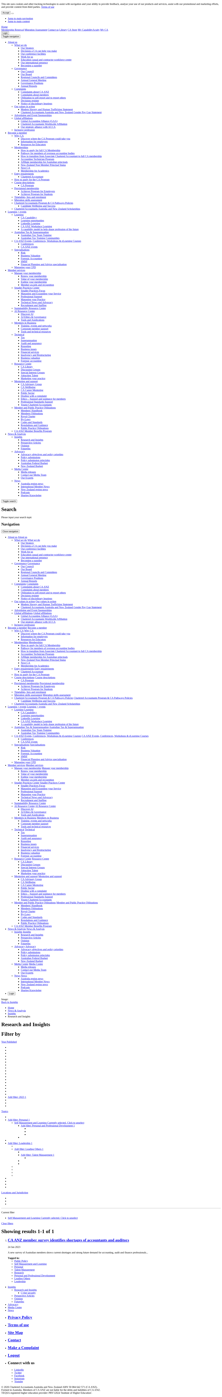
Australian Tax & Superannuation (31, 232)
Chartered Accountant (32, 176)
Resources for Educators (33, 144)
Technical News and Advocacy (37, 302)
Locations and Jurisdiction (14, 1192)
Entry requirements (24, 173)
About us (12, 42)
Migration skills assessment (28, 200)
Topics (4, 1111)
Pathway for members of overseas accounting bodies (48, 153)
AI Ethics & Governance (33, 317)
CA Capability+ (29, 217)
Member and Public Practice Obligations (35, 407)
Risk (23, 252)
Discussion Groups (30, 369)
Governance (20, 68)
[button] (10, 36)
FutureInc (26, 448)
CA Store (72, 29)
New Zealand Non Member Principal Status (43, 165)
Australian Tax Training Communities (40, 238)
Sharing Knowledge (31, 495)
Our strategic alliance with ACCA (38, 127)
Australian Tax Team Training (36, 235)
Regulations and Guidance (34, 425)
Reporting (26, 346)
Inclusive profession (24, 129)
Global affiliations (23, 118)
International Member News (35, 486)
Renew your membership (34, 276)
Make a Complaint (23, 1348)
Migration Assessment (36, 29)
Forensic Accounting (31, 258)
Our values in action (24, 106)
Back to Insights (9, 1002)
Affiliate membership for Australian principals (44, 162)
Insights (18, 437)
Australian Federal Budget (34, 463)
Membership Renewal (12, 29)
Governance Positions (32, 83)
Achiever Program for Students (37, 194)
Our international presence (34, 62)
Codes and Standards (31, 422)
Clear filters (7, 1223)
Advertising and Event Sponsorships (33, 115)
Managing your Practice (33, 299)
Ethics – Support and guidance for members (43, 398)
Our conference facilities (33, 53)
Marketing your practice (33, 378)
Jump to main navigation (20, 18)
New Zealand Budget (32, 466)
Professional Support (31, 296)
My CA (104, 29)
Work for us (27, 56)
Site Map (15, 1332)
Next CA (25, 168)
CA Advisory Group (31, 384)
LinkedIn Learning (30, 223)
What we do (20, 45)
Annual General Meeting (33, 80)
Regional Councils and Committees (39, 77)
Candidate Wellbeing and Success (38, 206)
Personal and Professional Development (34, 1275)
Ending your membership (34, 282)
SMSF (24, 261)
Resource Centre (22, 363)
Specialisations (21, 249)
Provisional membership (26, 188)
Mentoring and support (26, 381)
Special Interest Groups (33, 372)
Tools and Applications (32, 320)
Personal (18, 1266)
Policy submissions (30, 457)
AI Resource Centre (24, 311)
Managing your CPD (25, 267)
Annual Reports (29, 86)
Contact (14, 1340)
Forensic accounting (31, 360)
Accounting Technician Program (37, 159)
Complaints (20, 89)
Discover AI (27, 314)
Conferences (27, 244)
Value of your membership (34, 279)
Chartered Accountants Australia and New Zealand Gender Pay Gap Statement (61, 112)
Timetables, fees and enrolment (30, 197)
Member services (16, 270)
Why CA (19, 135)
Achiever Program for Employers (38, 191)
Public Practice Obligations (35, 428)
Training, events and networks (36, 325)
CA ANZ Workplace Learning (36, 226)
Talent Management (24, 1269)
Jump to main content (19, 21)
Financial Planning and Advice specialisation (44, 264)
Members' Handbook (31, 410)
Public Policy (21, 1261)
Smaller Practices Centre (26, 287)
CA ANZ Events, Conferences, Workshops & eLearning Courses (47, 241)
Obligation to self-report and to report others (43, 97)
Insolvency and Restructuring (36, 355)
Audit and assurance (31, 343)
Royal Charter (28, 416)
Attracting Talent (29, 375)
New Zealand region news (34, 489)
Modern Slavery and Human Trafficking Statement (47, 109)
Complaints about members (35, 94)
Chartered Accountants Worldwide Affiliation (44, 124)
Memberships (21, 147)
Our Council (27, 71)
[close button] (12, 13)
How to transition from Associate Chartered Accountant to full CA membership (61, 156)
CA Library (27, 366)
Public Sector (27, 393)
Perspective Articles (31, 442)
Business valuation (30, 358)
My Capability (85, 29)
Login (5, 33)
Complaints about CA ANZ (35, 91)
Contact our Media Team (33, 475)
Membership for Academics (35, 170)
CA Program (27, 185)
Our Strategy (27, 48)
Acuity (96, 29)
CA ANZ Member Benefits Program (33, 431)
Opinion (25, 445)
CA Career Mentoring (32, 390)
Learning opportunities (32, 220)
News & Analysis (17, 434)
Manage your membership (27, 273)
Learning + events (17, 211)
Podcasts (25, 492)
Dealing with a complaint (34, 396)
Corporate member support (34, 328)
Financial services (30, 352)
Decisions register (30, 100)
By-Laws (25, 419)
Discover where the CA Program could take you (45, 138)
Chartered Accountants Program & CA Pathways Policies (43, 203)
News (17, 480)
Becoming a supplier (31, 65)
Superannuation (29, 340)
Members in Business (25, 322)
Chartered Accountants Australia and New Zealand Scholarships (47, 208)
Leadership (20, 1281)
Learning (19, 214)
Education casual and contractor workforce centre (46, 59)
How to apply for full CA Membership (40, 150)
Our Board (26, 74)
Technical (19, 334)
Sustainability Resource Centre (30, 308)
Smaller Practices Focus (33, 290)
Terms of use (47, 7)
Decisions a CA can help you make (39, 51)
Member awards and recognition (37, 284)
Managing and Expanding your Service (41, 293)
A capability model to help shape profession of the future (50, 229)
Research (19, 1272)
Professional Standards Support (37, 401)
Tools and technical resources (36, 331)
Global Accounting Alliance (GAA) (39, 121)
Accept (6, 13)
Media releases (28, 472)
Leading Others (22, 1278)
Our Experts (27, 477)
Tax (23, 337)
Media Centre (21, 469)
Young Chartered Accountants (36, 404)
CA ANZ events (29, 246)
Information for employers (34, 141)
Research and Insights (32, 439)
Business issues (29, 349)
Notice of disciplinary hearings (36, 103)
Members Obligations (32, 413)
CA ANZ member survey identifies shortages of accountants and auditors (68, 1240)
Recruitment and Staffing (33, 305)
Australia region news (32, 483)
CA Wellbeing (28, 387)
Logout (14, 1355)
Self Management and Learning (30, 1263)
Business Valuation (30, 255)
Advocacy (19, 451)
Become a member (17, 132)
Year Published (9, 1041)
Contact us (53, 29)
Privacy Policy (20, 1317)
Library (63, 29)
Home (4, 27)
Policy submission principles (35, 460)
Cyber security (28, 1292)
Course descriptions (24, 182)
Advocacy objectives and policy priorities (42, 454)
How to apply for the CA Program (31, 179)
